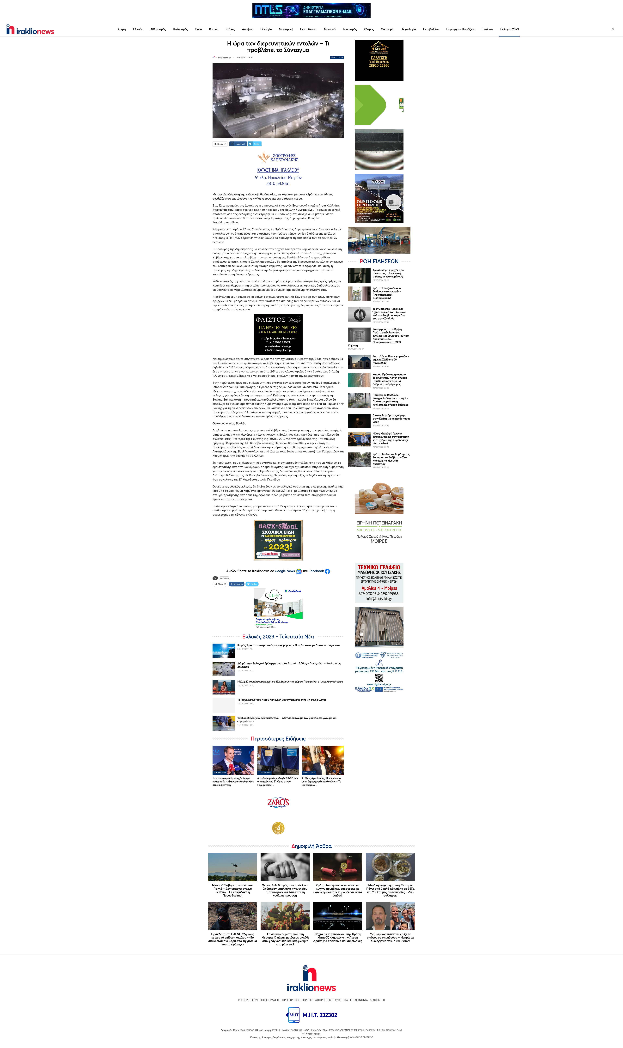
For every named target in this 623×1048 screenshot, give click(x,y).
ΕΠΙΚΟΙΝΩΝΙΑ (359, 1000)
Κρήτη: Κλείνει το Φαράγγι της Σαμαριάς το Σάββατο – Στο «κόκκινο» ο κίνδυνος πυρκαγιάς (391, 458)
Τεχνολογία (409, 29)
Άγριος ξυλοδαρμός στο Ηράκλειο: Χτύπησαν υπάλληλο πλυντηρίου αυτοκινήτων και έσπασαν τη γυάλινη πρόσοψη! (285, 890)
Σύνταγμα (224, 578)
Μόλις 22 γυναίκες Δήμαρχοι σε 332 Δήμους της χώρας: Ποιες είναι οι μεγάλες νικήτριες (290, 681)
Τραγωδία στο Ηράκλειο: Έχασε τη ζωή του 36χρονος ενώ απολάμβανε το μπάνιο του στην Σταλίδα (389, 313)
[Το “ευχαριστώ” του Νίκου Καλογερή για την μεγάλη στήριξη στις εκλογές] (224, 705)
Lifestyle (266, 29)
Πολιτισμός (180, 29)
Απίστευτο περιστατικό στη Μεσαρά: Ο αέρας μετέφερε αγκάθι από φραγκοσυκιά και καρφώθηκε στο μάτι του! (285, 939)
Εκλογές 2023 (509, 29)
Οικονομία (387, 29)
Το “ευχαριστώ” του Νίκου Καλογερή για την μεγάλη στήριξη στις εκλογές (281, 699)
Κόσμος (369, 29)
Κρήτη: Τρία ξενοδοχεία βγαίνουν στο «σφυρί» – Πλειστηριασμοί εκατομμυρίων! (387, 292)
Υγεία (198, 29)
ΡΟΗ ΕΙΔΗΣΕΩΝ (248, 1000)
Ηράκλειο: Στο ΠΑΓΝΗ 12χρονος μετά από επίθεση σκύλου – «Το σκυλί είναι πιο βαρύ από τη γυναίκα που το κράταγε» (232, 939)
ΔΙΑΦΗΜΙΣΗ (377, 1000)
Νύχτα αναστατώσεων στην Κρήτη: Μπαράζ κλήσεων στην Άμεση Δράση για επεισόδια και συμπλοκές (337, 937)
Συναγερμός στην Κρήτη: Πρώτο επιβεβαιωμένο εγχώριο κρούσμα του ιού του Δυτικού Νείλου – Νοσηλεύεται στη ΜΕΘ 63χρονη (378, 337)
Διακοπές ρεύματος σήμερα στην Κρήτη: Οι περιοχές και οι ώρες (391, 418)
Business (488, 29)
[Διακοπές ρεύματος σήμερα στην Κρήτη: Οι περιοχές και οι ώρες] (359, 421)
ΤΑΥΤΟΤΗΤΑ (340, 1000)
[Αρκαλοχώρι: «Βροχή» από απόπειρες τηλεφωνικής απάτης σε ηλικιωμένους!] (359, 275)
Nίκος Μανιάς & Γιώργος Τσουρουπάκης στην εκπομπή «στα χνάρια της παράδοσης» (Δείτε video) (391, 438)
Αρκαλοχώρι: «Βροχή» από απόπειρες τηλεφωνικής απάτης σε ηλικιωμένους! (388, 273)
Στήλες (230, 29)
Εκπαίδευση (308, 29)
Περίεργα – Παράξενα (460, 29)
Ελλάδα (138, 29)
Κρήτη (121, 29)
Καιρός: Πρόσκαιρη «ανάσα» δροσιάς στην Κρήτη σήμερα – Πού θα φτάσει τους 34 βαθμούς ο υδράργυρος (391, 379)
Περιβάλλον (431, 29)
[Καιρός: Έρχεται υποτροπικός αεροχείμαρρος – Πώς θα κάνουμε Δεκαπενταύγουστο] (224, 651)
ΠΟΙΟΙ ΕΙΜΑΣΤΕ (270, 1000)
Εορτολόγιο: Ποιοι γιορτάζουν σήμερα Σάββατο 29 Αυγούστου (391, 359)
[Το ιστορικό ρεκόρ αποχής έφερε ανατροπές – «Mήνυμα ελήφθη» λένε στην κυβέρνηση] (233, 760)
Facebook (317, 571)
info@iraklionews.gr (311, 1033)
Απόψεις (247, 29)
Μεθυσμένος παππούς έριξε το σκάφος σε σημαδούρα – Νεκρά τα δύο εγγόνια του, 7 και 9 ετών (390, 937)
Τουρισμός (350, 29)
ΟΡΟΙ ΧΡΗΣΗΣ (291, 1000)
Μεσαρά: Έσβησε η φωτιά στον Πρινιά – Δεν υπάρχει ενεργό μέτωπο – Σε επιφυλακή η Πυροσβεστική (232, 890)
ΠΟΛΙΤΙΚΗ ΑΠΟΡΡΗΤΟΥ (316, 1000)
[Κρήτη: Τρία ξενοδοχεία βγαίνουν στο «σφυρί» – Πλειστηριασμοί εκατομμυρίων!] (359, 293)
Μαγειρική (286, 29)
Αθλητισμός (158, 29)
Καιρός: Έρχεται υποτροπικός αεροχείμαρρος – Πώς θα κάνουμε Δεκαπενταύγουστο (288, 645)
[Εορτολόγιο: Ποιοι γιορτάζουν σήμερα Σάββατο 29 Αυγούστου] (359, 362)
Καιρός (213, 29)
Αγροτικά (330, 29)
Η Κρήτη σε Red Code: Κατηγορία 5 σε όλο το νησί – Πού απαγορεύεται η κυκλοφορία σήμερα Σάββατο (391, 399)
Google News (285, 571)
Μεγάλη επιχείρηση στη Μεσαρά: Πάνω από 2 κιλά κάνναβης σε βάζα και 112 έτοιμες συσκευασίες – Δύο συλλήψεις (390, 890)
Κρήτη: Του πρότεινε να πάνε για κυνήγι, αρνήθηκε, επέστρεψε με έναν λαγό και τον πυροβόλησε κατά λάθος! (337, 890)
